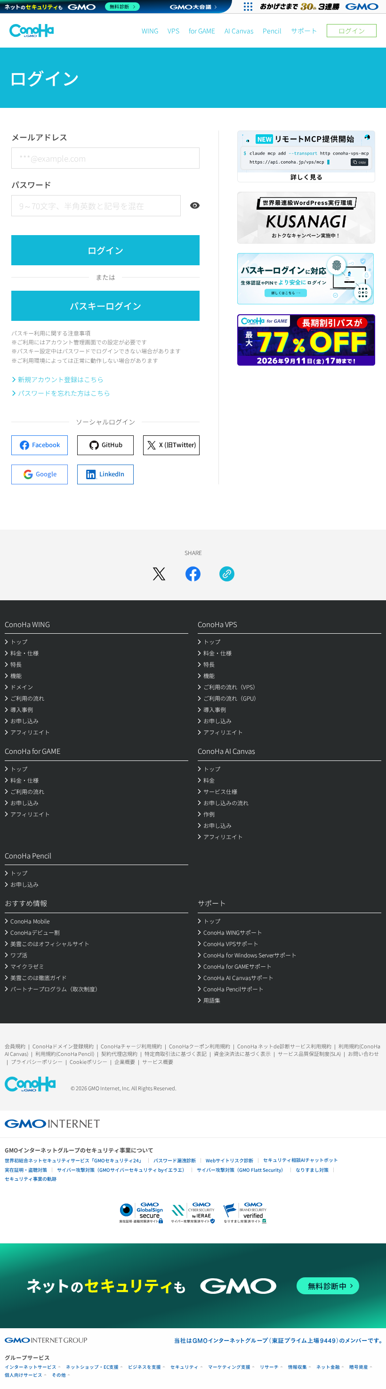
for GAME (202, 30)
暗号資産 (358, 1367)
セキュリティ (184, 1367)
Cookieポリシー (88, 1061)
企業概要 (124, 1061)
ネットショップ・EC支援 (92, 1367)
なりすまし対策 (312, 1169)
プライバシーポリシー (37, 1061)
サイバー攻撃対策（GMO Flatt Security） (241, 1169)
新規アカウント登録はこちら (61, 379)
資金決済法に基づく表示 (242, 1053)
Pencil (272, 30)
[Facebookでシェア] (193, 573)
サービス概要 (157, 1061)
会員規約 (15, 1046)
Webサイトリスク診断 (229, 1160)
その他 (59, 1375)
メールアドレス (39, 137)
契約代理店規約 (119, 1053)
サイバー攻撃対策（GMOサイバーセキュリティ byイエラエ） (122, 1169)
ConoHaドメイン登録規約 (63, 1046)
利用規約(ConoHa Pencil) (64, 1053)
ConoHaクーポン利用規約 (199, 1046)
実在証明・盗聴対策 (26, 1169)
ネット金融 (328, 1367)
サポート (304, 30)
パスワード (31, 184)
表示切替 (195, 205)
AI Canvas (239, 30)
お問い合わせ (363, 1053)
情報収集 (297, 1367)
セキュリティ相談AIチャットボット (300, 1159)
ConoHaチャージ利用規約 (131, 1046)
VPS (173, 30)
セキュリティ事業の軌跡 (30, 1178)
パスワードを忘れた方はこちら (64, 393)
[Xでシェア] (159, 573)
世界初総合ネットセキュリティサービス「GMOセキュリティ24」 (74, 1160)
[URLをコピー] (226, 573)
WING (150, 30)
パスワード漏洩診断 (174, 1160)
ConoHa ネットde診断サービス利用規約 (284, 1046)
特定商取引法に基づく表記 (176, 1053)
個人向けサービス (23, 1375)
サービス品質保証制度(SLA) (309, 1053)
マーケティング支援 (229, 1367)
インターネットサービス (30, 1367)
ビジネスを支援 (144, 1367)
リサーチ (269, 1367)
